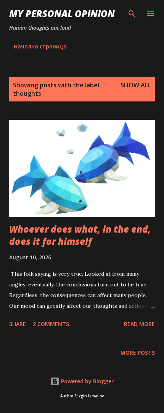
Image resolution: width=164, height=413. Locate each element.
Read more (139, 324)
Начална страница (40, 46)
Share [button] (17, 324)
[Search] (132, 13)
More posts (138, 352)
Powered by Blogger (86, 381)
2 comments (51, 324)
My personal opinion (62, 13)
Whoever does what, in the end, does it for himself (80, 235)
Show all (136, 85)
